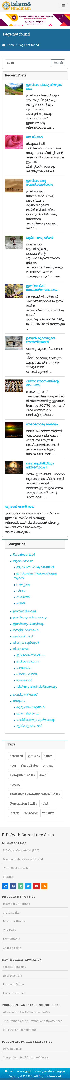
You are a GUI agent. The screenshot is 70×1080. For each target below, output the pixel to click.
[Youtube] (36, 886)
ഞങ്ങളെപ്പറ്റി (24, 1071)
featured (16, 756)
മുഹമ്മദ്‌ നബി (23, 636)
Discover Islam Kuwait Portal (23, 859)
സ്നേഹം (48, 765)
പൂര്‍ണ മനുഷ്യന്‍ (39, 237)
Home (9, 1071)
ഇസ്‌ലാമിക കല (24, 611)
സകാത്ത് (23, 597)
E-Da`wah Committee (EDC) (21, 850)
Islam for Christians (16, 903)
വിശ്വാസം (21, 649)
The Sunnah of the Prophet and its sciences (32, 1021)
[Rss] (44, 886)
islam (48, 756)
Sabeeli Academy (14, 966)
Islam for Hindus (14, 921)
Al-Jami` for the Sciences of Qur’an (26, 1012)
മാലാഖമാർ (24, 680)
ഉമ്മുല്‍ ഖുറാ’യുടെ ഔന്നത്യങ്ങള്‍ (40, 340)
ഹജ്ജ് (20, 603)
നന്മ (13, 765)
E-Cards (8, 876)
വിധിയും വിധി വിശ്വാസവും (36, 686)
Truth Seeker (12, 912)
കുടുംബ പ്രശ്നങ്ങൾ (30, 707)
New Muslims (12, 975)
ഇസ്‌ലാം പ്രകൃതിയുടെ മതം (44, 86)
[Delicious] (5, 886)
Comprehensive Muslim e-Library (26, 1057)
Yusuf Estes (29, 765)
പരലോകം (23, 667)
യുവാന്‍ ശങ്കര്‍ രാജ (19, 506)
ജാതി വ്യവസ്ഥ (27, 713)
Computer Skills (22, 775)
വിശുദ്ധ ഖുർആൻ (26, 642)
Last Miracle (11, 939)
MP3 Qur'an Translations (19, 1029)
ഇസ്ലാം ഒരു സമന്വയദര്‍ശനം (39, 182)
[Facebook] (13, 886)
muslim (48, 813)
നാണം (15, 784)
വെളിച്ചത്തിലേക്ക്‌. (25, 694)
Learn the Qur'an (14, 993)
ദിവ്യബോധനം (27, 661)
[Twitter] (28, 886)
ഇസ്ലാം (33, 756)
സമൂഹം (19, 701)
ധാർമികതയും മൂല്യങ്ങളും (35, 719)
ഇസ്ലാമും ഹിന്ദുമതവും (30, 617)
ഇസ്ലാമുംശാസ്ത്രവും (28, 624)
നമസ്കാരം (23, 584)
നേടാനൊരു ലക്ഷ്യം (42, 424)
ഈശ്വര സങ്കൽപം (30, 655)
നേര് (42, 775)
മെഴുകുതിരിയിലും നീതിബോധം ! (40, 465)
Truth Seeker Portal (16, 868)
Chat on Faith (12, 947)
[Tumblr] (20, 886)
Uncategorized (24, 554)
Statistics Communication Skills (35, 794)
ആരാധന (31, 813)
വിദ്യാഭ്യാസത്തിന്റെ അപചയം (42, 383)
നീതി (44, 803)
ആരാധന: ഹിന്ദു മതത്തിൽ (35, 567)
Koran (14, 813)
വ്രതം (20, 590)
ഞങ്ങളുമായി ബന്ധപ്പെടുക (50, 1071)
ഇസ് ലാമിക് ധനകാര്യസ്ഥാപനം (41, 288)
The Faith (9, 930)
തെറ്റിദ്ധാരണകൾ (25, 630)
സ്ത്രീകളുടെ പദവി (29, 726)
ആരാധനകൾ (23, 561)
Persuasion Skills (23, 803)
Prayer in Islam (13, 984)
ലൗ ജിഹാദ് (34, 137)
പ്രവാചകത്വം (27, 674)
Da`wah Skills (12, 1048)
